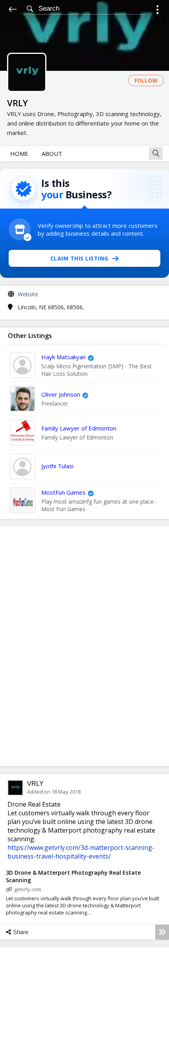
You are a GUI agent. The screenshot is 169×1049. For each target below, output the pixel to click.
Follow (146, 80)
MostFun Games (63, 492)
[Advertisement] (84, 646)
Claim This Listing (79, 258)
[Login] (157, 10)
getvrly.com (27, 889)
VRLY (35, 783)
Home (19, 153)
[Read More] (162, 932)
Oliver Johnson (60, 394)
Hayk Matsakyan (63, 357)
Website (28, 294)
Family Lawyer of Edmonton (78, 428)
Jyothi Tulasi (57, 466)
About (52, 153)
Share (20, 932)
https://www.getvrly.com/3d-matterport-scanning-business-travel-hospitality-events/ (80, 852)
